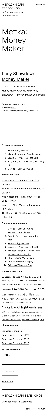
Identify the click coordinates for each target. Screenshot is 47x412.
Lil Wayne (34, 298)
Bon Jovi (23, 281)
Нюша (36, 319)
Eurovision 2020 (35, 289)
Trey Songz (17, 319)
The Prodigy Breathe (18, 150)
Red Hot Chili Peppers (29, 312)
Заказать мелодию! (12, 331)
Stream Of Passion (17, 316)
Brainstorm (32, 281)
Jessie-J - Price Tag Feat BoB (23, 158)
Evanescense (8, 295)
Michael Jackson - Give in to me (24, 154)
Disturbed (37, 284)
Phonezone (7, 381)
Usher (24, 319)
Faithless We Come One (20, 265)
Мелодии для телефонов (22, 395)
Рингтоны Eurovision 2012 (15, 335)
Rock (13, 107)
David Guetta (16, 284)
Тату (42, 319)
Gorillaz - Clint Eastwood (20, 169)
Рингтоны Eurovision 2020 (15, 339)
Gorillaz (28, 294)
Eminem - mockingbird (19, 254)
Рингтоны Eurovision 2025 (15, 343)
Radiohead (16, 312)
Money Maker (17, 110)
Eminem (18, 289)
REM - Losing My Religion (21, 258)
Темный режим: (33, 408)
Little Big (42, 299)
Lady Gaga (24, 299)
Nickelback (10, 307)
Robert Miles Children (19, 232)
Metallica (21, 302)
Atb (27, 277)
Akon (23, 277)
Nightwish (27, 307)
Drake (9, 290)
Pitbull (8, 312)
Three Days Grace (7, 319)
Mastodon (11, 302)
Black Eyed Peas (13, 281)
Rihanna (39, 312)
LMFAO (4, 303)
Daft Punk (5, 285)
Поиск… (6, 355)
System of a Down (33, 316)
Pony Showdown (31, 110)
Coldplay (41, 281)
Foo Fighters (19, 295)
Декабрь (29, 319)
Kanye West (15, 299)
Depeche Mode (27, 285)
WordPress (26, 401)
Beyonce (32, 277)
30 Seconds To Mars (11, 277)
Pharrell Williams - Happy (20, 261)
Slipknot (5, 316)
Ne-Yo (28, 303)
